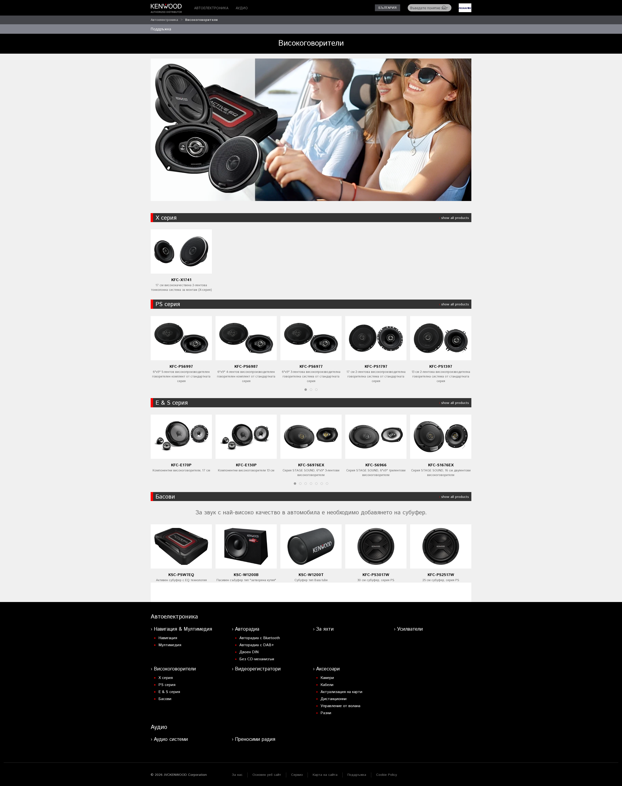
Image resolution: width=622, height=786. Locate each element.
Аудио (242, 8)
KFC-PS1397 (440, 366)
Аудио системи (171, 739)
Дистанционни (333, 699)
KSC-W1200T (311, 575)
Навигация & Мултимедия (183, 629)
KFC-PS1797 (376, 366)
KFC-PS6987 (246, 366)
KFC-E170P (181, 465)
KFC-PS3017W (376, 575)
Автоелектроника (211, 8)
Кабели (326, 685)
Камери (327, 678)
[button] (463, 350)
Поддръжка (356, 774)
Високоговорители (201, 19)
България (388, 7)
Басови (165, 497)
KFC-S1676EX (441, 465)
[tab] (305, 389)
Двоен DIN (249, 652)
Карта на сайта (325, 774)
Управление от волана (340, 706)
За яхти (325, 629)
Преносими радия (255, 739)
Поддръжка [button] (161, 29)
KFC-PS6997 (181, 366)
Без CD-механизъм (256, 659)
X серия (166, 218)
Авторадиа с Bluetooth (259, 638)
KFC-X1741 (181, 280)
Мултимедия (169, 645)
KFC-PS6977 (311, 366)
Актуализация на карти (341, 692)
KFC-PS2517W (441, 575)
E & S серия (172, 403)
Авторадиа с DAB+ (256, 645)
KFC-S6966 (376, 465)
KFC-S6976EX (311, 465)
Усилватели (410, 629)
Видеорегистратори (258, 669)
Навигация (167, 638)
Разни (325, 713)
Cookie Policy (386, 774)
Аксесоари (328, 669)
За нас (237, 774)
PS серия (168, 304)
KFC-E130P (246, 465)
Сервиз (297, 774)
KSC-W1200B (246, 575)
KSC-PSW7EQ (181, 575)
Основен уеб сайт (266, 774)
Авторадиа (247, 629)
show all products (455, 218)
